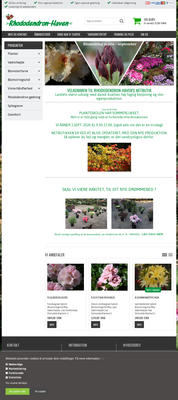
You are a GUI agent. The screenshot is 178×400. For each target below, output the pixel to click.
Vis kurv (149, 19)
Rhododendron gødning (24, 97)
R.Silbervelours (57, 297)
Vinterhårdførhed (20, 88)
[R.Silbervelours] (65, 276)
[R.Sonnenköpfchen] (153, 276)
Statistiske (15, 377)
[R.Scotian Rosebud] (109, 276)
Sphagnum (15, 106)
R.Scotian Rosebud (103, 297)
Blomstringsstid (19, 80)
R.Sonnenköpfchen (147, 297)
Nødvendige (16, 364)
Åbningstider (42, 34)
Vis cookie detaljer (16, 382)
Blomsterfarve (18, 71)
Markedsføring (17, 368)
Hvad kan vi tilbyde (68, 34)
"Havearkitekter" (97, 34)
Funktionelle (16, 372)
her (102, 358)
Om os (144, 34)
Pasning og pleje (124, 34)
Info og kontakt (17, 34)
